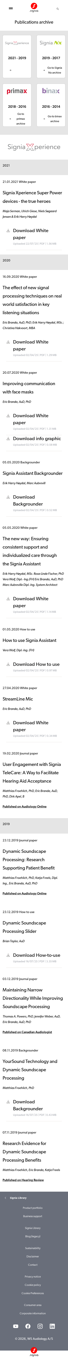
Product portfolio (33, 1208)
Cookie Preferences (33, 1293)
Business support (32, 1216)
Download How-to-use (36, 955)
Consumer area (32, 1305)
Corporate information (33, 1313)
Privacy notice (33, 1276)
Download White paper (30, 234)
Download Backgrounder (28, 501)
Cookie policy (33, 1285)
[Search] (57, 8)
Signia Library (32, 1228)
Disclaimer (33, 1256)
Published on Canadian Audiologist (27, 1032)
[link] (17, 56)
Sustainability (32, 1248)
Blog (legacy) (32, 1236)
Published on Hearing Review (23, 1180)
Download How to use (36, 664)
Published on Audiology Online (25, 806)
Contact (32, 1265)
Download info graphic (37, 438)
